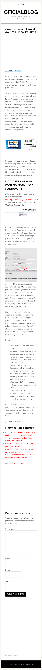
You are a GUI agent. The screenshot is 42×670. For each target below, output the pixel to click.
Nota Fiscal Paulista (21, 463)
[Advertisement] (23, 50)
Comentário (10, 529)
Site (6, 581)
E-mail (8, 570)
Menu (22, 4)
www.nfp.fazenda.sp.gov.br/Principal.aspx (22, 200)
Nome (8, 558)
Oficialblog (21, 12)
